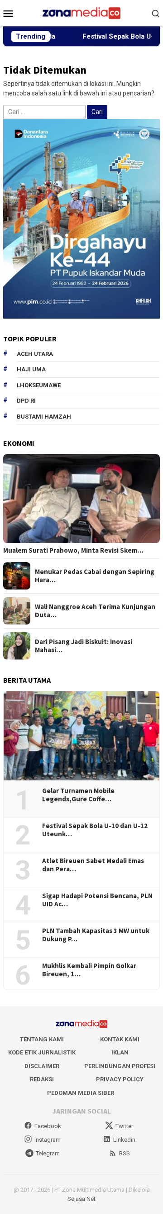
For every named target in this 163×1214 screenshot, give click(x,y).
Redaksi (42, 1079)
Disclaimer (41, 1066)
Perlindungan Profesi (119, 1066)
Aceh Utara (35, 353)
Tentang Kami (42, 1039)
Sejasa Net (81, 1198)
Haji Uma (31, 369)
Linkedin (124, 1139)
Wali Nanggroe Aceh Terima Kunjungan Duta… (95, 611)
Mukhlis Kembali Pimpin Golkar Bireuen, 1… (89, 970)
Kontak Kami (119, 1039)
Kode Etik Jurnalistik (42, 1052)
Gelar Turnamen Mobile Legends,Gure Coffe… (78, 795)
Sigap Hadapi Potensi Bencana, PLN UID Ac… (97, 900)
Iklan (120, 1052)
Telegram (48, 1153)
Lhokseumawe (39, 385)
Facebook (47, 1126)
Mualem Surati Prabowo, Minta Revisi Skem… (73, 550)
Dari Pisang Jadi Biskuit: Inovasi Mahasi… (83, 646)
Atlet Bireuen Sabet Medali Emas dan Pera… (93, 865)
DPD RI (26, 400)
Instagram (47, 1139)
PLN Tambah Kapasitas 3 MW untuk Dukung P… (95, 935)
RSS (124, 1153)
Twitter (124, 1126)
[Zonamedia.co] (81, 12)
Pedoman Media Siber (80, 1092)
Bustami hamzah (44, 416)
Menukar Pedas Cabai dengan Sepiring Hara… (94, 576)
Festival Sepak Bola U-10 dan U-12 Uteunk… (95, 830)
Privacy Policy (120, 1079)
